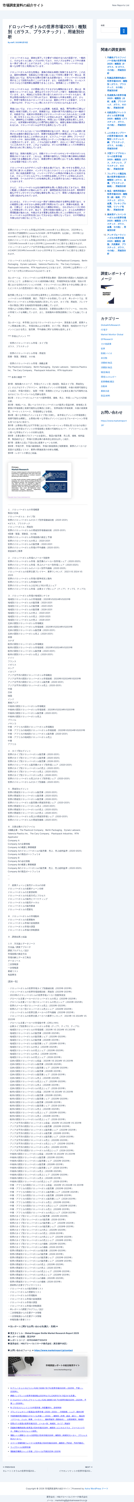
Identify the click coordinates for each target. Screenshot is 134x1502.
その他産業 (106, 344)
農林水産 (105, 391)
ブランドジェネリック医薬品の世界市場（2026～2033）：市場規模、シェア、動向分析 (47, 1412)
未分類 (104, 358)
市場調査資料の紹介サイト (23, 5)
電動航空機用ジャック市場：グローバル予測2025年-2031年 (35, 1451)
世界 (103, 348)
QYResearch (107, 339)
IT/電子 (104, 329)
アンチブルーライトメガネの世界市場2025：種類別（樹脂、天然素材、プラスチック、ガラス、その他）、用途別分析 (116, 244)
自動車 (104, 386)
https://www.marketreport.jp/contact (53, 1350)
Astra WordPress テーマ (96, 1488)
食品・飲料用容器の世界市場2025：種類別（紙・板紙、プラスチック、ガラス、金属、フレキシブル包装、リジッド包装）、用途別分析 (117, 200)
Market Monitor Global (112, 334)
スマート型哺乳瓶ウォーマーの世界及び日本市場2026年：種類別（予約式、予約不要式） (47, 1443)
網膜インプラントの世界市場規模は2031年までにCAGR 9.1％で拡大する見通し (43, 1395)
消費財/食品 (106, 367)
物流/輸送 (105, 372)
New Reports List (120, 5)
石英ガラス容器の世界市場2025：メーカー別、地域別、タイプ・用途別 (40, 1423)
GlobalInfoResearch (110, 325)
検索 (103, 25)
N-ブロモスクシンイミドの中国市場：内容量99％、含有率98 (35, 1407)
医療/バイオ (106, 353)
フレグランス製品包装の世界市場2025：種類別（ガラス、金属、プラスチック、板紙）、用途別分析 (117, 179)
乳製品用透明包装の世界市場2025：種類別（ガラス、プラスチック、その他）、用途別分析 (117, 84)
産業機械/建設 (107, 381)
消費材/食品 (106, 362)
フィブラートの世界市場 (20, 1447)
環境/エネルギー (108, 377)
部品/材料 (105, 395)
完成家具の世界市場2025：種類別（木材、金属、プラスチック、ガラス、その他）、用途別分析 (116, 101)
